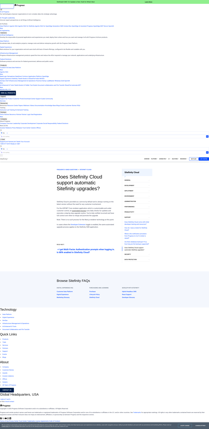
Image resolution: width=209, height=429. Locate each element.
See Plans (193, 159)
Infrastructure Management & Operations (22, 81)
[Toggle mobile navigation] (1, 155)
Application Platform (35, 76)
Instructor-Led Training (7, 110)
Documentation (40, 105)
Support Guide (40, 99)
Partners (3, 112)
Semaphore (11, 76)
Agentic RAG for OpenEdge (43, 26)
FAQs (78, 105)
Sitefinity (15, 78)
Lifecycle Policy (94, 294)
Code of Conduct (54, 421)
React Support (126, 294)
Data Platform (4, 26)
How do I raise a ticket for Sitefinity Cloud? (136, 229)
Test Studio (33, 85)
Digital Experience (6, 47)
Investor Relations (6, 128)
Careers (33, 128)
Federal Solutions (5, 59)
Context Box (67, 26)
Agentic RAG (13, 26)
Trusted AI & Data (5, 67)
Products (3, 65)
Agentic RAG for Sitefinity (26, 26)
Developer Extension (78, 225)
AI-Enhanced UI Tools (7, 85)
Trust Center (26, 128)
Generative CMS (58, 26)
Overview (146, 159)
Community (49, 99)
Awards (4, 373)
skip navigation (7, 6)
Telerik (20, 78)
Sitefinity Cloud (85, 169)
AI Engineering (4, 30)
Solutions (3, 33)
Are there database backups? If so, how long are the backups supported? (137, 243)
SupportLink (4, 142)
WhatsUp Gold (59, 81)
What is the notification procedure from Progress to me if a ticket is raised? (135, 236)
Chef (6, 81)
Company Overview (6, 123)
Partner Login (26, 114)
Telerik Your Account (23, 142)
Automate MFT (40, 86)
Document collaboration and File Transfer (51, 85)
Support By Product (6, 99)
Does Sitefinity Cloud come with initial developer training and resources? (137, 223)
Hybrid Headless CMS (129, 291)
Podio (37, 78)
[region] (104, 425)
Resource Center (12, 105)
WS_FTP (8, 89)
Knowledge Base (50, 105)
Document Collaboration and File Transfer (16, 329)
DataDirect (18, 76)
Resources (4, 103)
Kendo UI (26, 78)
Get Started (203, 159)
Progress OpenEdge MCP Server (97, 26)
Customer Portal (18, 99)
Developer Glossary (128, 297)
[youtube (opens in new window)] (6, 419)
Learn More (148, 2)
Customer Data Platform (65, 291)
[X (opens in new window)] (3, 419)
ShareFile (32, 78)
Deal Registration (21, 116)
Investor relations (8, 376)
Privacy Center (13, 421)
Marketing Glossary (63, 297)
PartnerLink (12, 142)
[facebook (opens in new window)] (1, 419)
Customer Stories (70, 105)
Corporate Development (28, 123)
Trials (4, 342)
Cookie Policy (5, 426)
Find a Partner (4, 114)
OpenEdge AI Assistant (79, 26)
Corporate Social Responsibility (46, 123)
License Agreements (42, 421)
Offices (38, 128)
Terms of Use (4, 421)
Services (3, 101)
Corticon (25, 76)
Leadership (16, 123)
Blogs (58, 105)
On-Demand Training (21, 110)
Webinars (26, 105)
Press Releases (17, 128)
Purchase (92, 291)
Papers (20, 105)
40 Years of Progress (9, 385)
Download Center (29, 99)
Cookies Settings (200, 425)
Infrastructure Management (9, 53)
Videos (32, 105)
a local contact (9, 401)
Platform (154, 159)
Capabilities (162, 159)
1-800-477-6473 (5, 144)
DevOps (2, 81)
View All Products (8, 93)
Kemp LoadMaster (48, 81)
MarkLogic (3, 76)
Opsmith (57, 27)
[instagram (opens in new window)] (8, 419)
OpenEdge (45, 76)
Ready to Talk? (15, 144)
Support (3, 96)
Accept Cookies (185, 425)
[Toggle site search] (1, 146)
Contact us (7, 390)
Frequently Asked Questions (67, 169)
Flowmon (39, 81)
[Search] (1, 130)
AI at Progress (4, 12)
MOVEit (42, 78)
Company (3, 119)
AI (1, 9)
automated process (79, 211)
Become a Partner (15, 114)
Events (62, 105)
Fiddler (27, 85)
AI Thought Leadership (7, 18)
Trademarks (137, 412)
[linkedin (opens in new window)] (10, 419)
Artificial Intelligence (6, 35)
